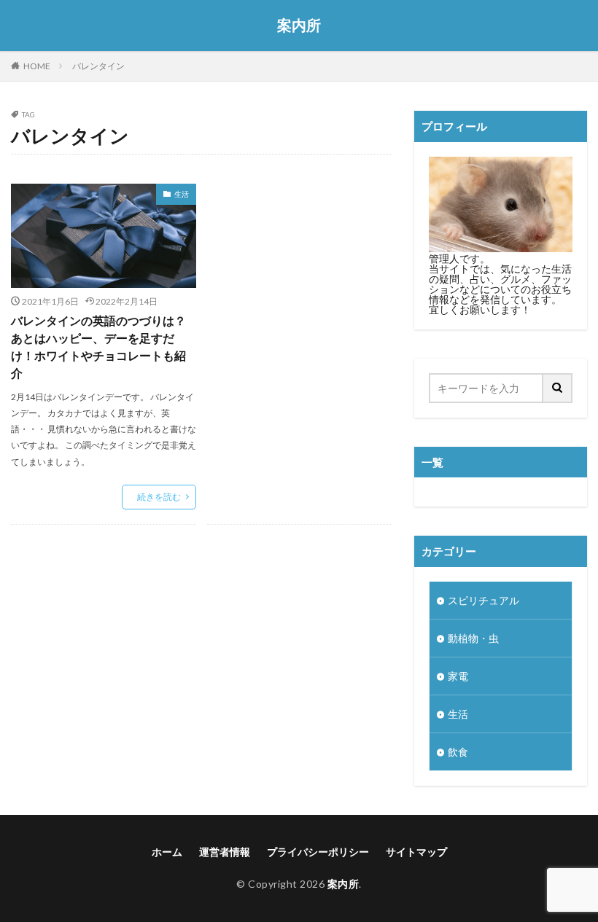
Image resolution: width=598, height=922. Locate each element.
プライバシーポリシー (318, 851)
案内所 (299, 25)
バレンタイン (98, 65)
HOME (36, 65)
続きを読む (159, 496)
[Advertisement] (299, 280)
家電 (458, 676)
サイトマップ (416, 851)
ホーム (167, 851)
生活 (181, 194)
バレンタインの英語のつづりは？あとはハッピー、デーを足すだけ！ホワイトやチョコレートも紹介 (98, 346)
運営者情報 (224, 851)
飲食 (458, 752)
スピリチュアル (483, 600)
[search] (557, 388)
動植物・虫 (473, 638)
